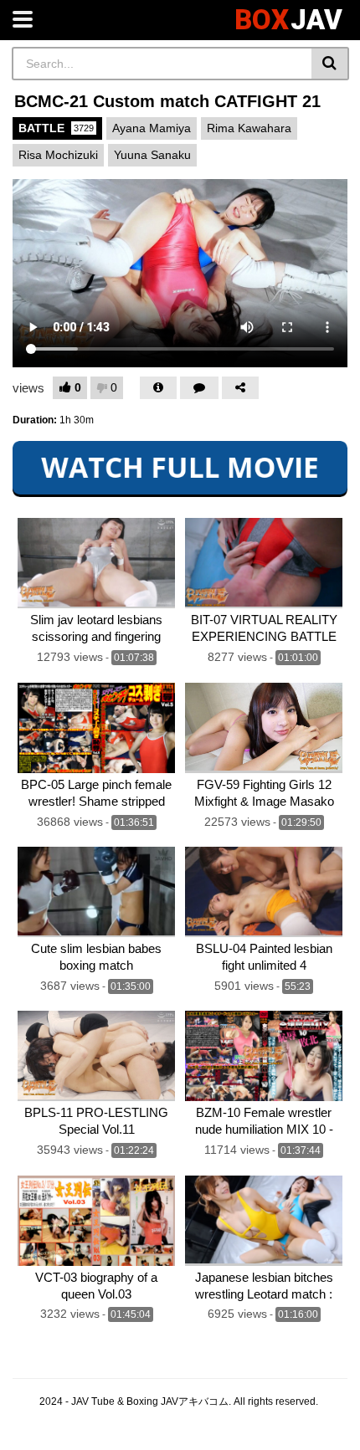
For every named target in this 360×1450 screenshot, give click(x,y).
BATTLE (56, 128)
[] (330, 63)
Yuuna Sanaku (152, 154)
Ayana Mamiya (151, 128)
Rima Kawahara (249, 128)
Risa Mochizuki (58, 154)
